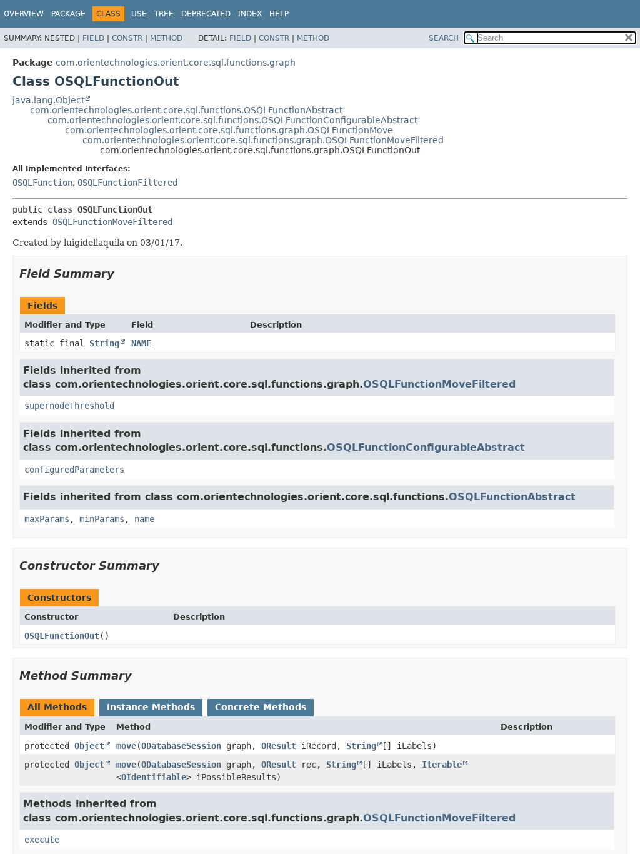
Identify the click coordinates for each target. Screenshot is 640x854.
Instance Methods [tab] (151, 707)
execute (41, 840)
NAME (141, 343)
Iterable (442, 765)
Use (139, 13)
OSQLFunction (42, 183)
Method (166, 38)
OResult (278, 746)
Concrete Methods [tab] (260, 707)
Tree (164, 13)
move (126, 746)
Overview (24, 13)
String (104, 343)
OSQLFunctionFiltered (128, 183)
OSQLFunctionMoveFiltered (112, 222)
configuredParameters (74, 470)
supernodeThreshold (69, 406)
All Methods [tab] (57, 707)
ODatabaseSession (181, 746)
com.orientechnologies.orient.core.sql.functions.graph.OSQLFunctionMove (229, 130)
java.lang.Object (48, 100)
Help (279, 13)
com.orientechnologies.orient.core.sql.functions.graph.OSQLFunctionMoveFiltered (263, 140)
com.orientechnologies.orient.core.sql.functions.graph (176, 63)
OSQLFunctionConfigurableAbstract (426, 447)
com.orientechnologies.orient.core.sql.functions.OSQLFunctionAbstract (186, 110)
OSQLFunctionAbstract (512, 497)
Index (250, 13)
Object (89, 746)
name (144, 519)
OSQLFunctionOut (61, 636)
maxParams (46, 519)
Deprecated (206, 13)
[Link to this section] (123, 273)
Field (93, 38)
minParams (101, 519)
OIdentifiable (153, 777)
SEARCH (444, 38)
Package (68, 13)
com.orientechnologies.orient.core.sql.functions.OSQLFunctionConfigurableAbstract (233, 120)
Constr (127, 38)
